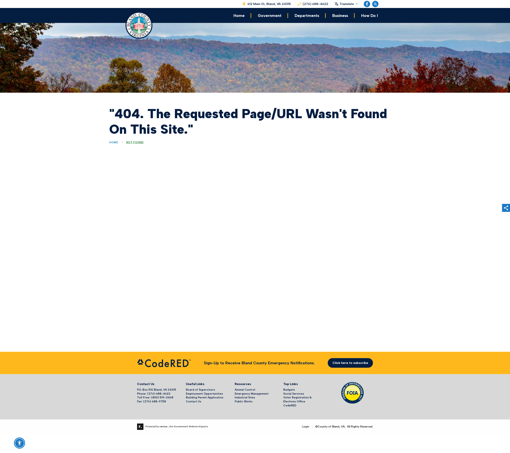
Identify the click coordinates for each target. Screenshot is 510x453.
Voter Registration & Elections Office (297, 399)
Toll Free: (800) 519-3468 (155, 397)
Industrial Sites (245, 397)
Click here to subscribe (350, 363)
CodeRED (289, 405)
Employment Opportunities (204, 393)
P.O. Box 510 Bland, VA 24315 (156, 389)
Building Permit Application (204, 397)
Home (239, 15)
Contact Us (193, 401)
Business (340, 15)
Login (305, 426)
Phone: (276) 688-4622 (153, 393)
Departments (307, 15)
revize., (164, 426)
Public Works (243, 401)
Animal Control (245, 389)
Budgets (289, 389)
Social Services (293, 393)
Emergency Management (252, 393)
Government (269, 15)
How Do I (369, 15)
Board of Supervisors (200, 389)
